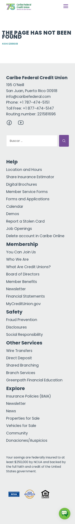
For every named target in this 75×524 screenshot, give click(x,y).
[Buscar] (64, 141)
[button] (61, 494)
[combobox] (32, 141)
